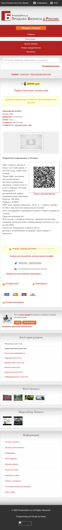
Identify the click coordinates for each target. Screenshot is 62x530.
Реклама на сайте (12, 475)
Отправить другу (12, 283)
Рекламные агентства (13, 344)
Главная (31, 34)
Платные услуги (11, 470)
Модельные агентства (14, 372)
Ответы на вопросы (13, 481)
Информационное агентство (16, 377)
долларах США (21, 125)
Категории (17, 39)
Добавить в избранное (24, 294)
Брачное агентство (12, 367)
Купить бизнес (31, 44)
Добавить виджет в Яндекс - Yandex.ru (32, 294)
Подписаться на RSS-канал (15, 294)
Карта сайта (10, 492)
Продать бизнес (31, 28)
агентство (23, 263)
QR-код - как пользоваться (44, 194)
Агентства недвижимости (15, 353)
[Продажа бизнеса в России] (31, 15)
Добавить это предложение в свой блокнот (23, 274)
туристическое (35, 263)
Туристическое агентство (31, 90)
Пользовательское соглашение (18, 487)
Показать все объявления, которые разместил (31, 256)
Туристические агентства (40, 74)
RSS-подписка (11, 459)
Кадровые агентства (13, 358)
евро (30, 125)
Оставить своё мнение (14, 302)
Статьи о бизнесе (12, 442)
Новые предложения (31, 48)
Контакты (31, 52)
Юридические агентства (14, 363)
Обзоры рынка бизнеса (14, 448)
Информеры (10, 453)
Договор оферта (11, 464)
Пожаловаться (41, 283)
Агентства (24, 74)
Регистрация (29, 323)
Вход (18, 323)
